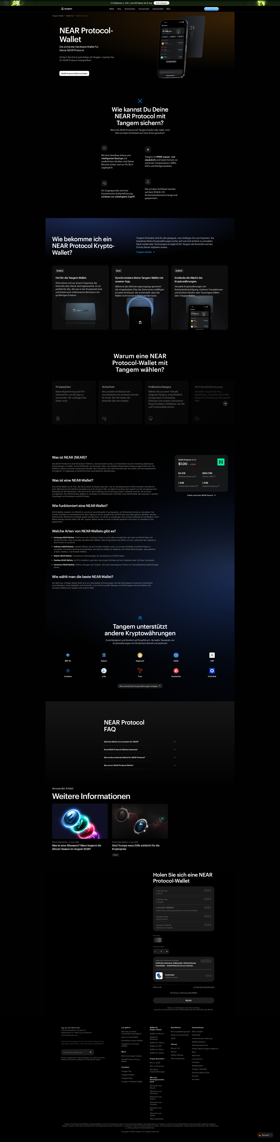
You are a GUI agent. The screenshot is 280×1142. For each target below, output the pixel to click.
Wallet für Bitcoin (157, 1033)
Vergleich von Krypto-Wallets (130, 1045)
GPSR (173, 1038)
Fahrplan (195, 1062)
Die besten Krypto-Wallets (132, 1040)
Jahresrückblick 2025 (201, 1072)
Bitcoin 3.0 (175, 1048)
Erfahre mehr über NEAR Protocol (200, 495)
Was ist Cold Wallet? (129, 1037)
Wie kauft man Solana (156, 1097)
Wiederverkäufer (199, 1041)
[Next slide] (225, 403)
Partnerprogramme (200, 1045)
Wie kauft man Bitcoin (156, 1086)
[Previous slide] (54, 403)
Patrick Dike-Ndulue (59, 842)
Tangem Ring (126, 1078)
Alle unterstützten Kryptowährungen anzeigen (138, 685)
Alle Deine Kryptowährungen (157, 1070)
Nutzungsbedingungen (178, 1031)
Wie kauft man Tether (156, 1114)
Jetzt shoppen (161, 3)
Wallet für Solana (157, 1042)
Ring (119, 9)
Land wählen (192, 993)
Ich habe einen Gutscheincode (204, 987)
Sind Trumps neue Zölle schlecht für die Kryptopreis (135, 847)
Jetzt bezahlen (129, 9)
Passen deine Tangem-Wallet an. (205, 1048)
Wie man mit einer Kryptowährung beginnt (131, 1032)
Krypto (115, 855)
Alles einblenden (157, 1118)
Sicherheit (196, 1035)
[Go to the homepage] (66, 9)
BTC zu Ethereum (157, 1066)
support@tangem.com (69, 1035)
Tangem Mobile (127, 1074)
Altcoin (174, 1051)
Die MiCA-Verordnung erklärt (130, 1060)
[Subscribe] (90, 1052)
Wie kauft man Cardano (156, 1103)
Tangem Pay (126, 1071)
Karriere (195, 1076)
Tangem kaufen (211, 9)
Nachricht (196, 1055)
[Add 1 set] (167, 951)
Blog (194, 1052)
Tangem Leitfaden (199, 1069)
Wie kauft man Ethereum (156, 1092)
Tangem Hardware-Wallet (131, 1081)
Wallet (111, 9)
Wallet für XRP (156, 1046)
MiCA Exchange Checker (131, 1056)
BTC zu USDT (155, 1062)
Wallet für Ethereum (154, 1038)
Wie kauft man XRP (156, 1108)
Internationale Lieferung (202, 1038)
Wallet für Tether (157, 1049)
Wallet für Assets (157, 1053)
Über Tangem (197, 1031)
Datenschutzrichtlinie (69, 1059)
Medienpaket (197, 1065)
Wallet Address (177, 1055)
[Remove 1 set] (155, 951)
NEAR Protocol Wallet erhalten (74, 73)
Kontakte (195, 1079)
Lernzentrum (197, 1059)
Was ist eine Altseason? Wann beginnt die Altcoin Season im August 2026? (76, 847)
